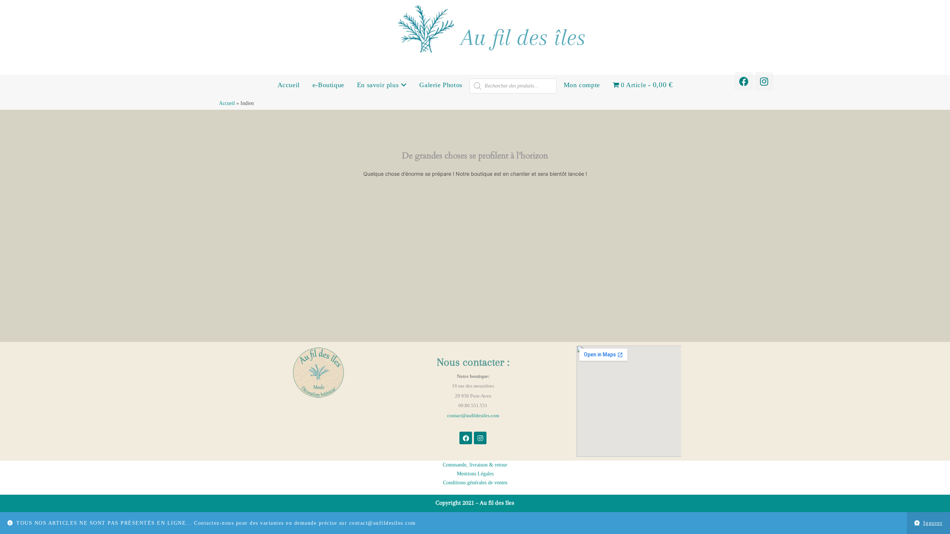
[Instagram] (764, 81)
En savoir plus (379, 85)
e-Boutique (328, 85)
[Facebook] (743, 81)
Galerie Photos (440, 85)
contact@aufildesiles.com (473, 415)
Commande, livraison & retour (475, 465)
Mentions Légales (475, 474)
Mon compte (582, 85)
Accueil (289, 85)
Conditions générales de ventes (475, 482)
